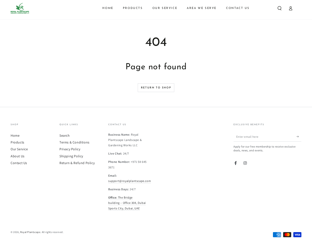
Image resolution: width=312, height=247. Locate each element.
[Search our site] (279, 8)
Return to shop (156, 88)
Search (64, 135)
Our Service (19, 149)
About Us (18, 156)
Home (15, 135)
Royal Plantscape (30, 232)
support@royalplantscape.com (129, 181)
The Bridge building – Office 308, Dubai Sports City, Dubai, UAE (127, 203)
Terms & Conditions (74, 142)
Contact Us (19, 163)
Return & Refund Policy (77, 163)
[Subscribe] (299, 136)
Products (17, 142)
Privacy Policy (69, 149)
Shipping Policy (71, 156)
